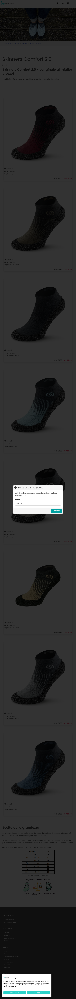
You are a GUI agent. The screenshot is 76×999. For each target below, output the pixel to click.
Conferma (56, 511)
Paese (17, 499)
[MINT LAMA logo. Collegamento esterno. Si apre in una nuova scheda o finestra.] (6, 977)
